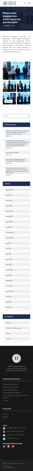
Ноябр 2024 (9, 286)
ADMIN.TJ (10, 467)
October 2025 (10, 232)
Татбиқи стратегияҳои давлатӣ (14, 328)
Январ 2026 (9, 216)
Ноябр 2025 (9, 227)
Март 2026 (9, 206)
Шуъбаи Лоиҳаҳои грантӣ (10, 390)
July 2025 (8, 243)
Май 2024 (8, 307)
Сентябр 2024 (9, 291)
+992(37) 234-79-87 (19, 428)
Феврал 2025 (9, 270)
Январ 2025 (9, 275)
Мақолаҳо (8, 323)
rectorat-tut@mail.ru (18, 435)
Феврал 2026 (9, 211)
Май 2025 (8, 254)
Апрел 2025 (9, 259)
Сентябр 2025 (9, 238)
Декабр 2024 (9, 280)
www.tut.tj (15, 438)
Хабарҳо (7, 25)
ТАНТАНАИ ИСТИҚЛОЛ (12, 152)
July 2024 (8, 296)
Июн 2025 (8, 248)
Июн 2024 (8, 302)
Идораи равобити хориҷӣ (10, 387)
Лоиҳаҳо (5, 400)
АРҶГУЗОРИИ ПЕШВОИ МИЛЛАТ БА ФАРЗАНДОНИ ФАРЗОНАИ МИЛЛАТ (15, 160)
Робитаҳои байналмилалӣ (10, 384)
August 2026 (9, 190)
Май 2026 (8, 195)
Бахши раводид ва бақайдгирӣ (12, 393)
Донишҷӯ (5, 417)
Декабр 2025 (9, 222)
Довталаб (6, 414)
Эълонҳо (8, 339)
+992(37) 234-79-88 (16, 431)
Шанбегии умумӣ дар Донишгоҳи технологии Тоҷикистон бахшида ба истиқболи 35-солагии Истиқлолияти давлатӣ (17, 132)
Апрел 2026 (9, 200)
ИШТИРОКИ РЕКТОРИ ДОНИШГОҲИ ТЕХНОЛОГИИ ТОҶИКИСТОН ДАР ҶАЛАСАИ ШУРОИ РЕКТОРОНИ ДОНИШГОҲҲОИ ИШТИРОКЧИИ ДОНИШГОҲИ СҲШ (17, 143)
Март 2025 (9, 264)
